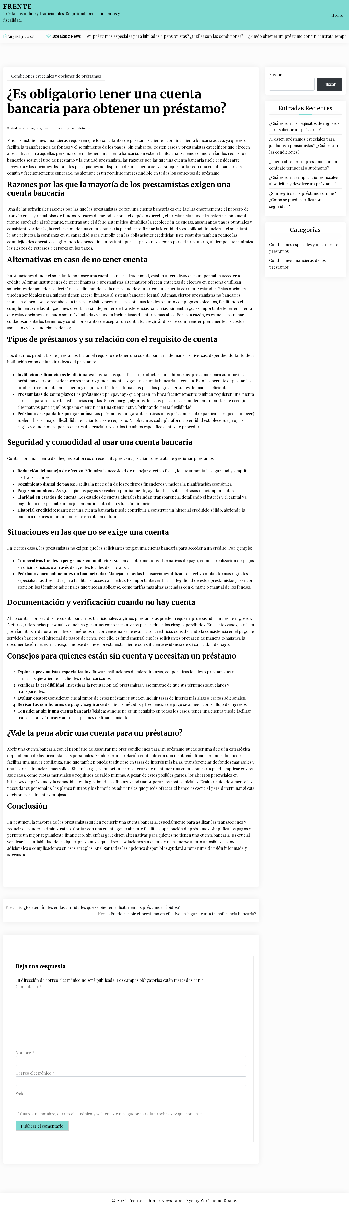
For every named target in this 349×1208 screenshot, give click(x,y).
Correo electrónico (35, 1073)
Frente (17, 6)
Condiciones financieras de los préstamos (297, 264)
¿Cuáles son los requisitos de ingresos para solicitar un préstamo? (304, 127)
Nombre (25, 1052)
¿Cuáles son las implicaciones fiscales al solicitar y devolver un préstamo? (303, 181)
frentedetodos (80, 128)
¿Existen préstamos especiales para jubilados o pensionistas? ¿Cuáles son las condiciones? (303, 145)
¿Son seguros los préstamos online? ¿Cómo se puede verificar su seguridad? (302, 199)
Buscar (275, 74)
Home (337, 15)
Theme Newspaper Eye (169, 1200)
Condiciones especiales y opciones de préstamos (56, 76)
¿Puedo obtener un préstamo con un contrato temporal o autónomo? (303, 165)
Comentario (28, 986)
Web (19, 1093)
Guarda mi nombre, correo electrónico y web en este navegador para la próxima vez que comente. (111, 1113)
